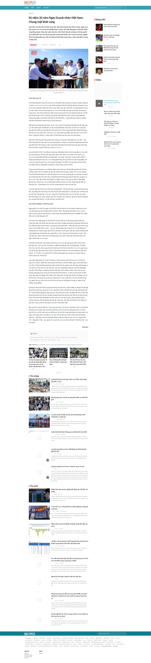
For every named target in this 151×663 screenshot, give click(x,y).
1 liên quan (61, 528)
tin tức (60, 646)
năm (53, 337)
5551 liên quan (62, 545)
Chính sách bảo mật (28, 656)
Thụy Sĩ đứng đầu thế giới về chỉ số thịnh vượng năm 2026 (58, 362)
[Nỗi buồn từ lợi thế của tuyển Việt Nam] (99, 71)
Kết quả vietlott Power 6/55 (65, 644)
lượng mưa (35, 638)
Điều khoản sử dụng (28, 654)
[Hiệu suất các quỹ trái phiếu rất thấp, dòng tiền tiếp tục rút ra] (39, 530)
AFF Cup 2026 (48, 642)
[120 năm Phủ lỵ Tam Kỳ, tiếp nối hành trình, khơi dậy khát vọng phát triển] (79, 353)
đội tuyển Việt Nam (29, 644)
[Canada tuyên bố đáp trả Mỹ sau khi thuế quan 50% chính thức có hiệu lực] (39, 421)
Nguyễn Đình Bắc (97, 640)
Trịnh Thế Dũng (72, 337)
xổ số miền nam (29, 640)
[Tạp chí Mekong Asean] (52, 494)
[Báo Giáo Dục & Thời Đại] (71, 366)
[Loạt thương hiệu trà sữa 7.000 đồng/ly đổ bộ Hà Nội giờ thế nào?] (39, 455)
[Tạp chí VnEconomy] (52, 528)
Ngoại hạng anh (99, 638)
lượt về (112, 638)
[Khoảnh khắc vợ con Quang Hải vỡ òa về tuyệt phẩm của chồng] (99, 144)
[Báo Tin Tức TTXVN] (50, 366)
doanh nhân (43, 340)
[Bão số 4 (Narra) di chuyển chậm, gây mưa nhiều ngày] (99, 114)
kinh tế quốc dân (52, 340)
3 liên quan (60, 494)
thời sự (74, 644)
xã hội (34, 179)
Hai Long (49, 638)
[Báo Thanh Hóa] (33, 45)
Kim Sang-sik (37, 640)
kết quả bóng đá (78, 640)
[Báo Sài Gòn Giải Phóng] (105, 115)
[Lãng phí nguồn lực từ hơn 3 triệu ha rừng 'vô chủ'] (39, 473)
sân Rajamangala (56, 638)
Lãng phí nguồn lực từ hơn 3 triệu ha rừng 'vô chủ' (68, 466)
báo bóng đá (108, 644)
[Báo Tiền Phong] (53, 384)
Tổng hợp (41, 653)
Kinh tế (31, 13)
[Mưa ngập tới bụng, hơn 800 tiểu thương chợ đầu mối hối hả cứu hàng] (99, 48)
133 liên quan (63, 434)
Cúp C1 (72, 642)
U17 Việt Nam (86, 644)
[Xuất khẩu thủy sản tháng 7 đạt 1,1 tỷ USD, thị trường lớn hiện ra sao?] (39, 385)
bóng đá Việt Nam (57, 642)
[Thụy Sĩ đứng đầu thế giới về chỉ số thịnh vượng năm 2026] (58, 353)
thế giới (58, 147)
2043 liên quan (61, 384)
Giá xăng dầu (54, 644)
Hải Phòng (49, 640)
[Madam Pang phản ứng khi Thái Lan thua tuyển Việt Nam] (99, 59)
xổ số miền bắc (62, 640)
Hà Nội (74, 228)
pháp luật (48, 194)
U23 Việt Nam (118, 642)
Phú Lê (114, 644)
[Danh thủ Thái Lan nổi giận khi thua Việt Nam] (99, 37)
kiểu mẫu (58, 337)
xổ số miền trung (66, 642)
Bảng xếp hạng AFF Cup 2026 (31, 642)
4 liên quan (59, 453)
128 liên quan (111, 127)
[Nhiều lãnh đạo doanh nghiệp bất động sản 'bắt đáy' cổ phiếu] (39, 495)
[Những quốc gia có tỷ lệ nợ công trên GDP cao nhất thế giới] (39, 403)
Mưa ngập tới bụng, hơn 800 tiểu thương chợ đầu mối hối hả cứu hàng (111, 48)
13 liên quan (61, 563)
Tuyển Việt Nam (120, 644)
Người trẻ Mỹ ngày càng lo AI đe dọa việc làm (66, 576)
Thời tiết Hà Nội (84, 646)
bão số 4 (41, 642)
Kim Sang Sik (33, 646)
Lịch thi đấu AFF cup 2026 (67, 638)
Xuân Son (111, 640)
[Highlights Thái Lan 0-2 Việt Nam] (99, 134)
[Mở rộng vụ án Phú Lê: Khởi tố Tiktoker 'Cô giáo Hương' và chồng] (99, 124)
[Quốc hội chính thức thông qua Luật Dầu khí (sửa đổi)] (39, 438)
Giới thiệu (26, 653)
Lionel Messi (38, 644)
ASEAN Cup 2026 (86, 642)
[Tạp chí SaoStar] (105, 63)
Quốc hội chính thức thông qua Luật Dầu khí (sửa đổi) (69, 432)
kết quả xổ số (42, 638)
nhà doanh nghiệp (34, 340)
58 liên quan (110, 106)
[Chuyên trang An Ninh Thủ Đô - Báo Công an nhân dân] (30, 369)
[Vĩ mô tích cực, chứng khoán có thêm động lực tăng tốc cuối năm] (39, 513)
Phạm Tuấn (89, 640)
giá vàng (92, 638)
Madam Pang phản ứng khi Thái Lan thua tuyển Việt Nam (112, 59)
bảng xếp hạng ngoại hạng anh (98, 642)
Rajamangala (28, 638)
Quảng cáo (26, 657)
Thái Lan (118, 638)
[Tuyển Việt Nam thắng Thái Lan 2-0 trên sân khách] (99, 27)
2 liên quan (62, 402)
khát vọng (47, 337)
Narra (84, 640)
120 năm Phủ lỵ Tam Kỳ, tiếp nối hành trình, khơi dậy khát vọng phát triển (78, 362)
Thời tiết (80, 644)
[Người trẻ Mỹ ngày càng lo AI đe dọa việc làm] (39, 583)
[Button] (125, 8)
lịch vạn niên (70, 640)
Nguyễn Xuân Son (46, 644)
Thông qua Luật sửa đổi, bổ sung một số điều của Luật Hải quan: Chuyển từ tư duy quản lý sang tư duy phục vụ (69, 596)
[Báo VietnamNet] (105, 52)
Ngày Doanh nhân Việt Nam (37, 337)
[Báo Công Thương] (53, 434)
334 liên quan (53, 44)
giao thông (78, 642)
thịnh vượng (65, 337)
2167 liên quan (63, 511)
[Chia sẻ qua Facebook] (30, 327)
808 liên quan (62, 419)
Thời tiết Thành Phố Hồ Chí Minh (45, 646)
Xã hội (87, 638)
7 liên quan (110, 115)
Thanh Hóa (40, 105)
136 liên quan (61, 600)
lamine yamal (97, 646)
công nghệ (53, 315)
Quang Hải (105, 640)
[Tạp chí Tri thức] (52, 453)
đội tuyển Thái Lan (75, 646)
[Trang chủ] (29, 3)
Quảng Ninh (66, 646)
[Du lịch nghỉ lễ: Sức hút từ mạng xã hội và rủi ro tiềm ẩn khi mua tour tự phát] (39, 620)
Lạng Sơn (43, 640)
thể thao (55, 640)
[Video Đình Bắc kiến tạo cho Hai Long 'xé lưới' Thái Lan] (99, 103)
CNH (59, 340)
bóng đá (27, 646)
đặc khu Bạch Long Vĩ (79, 638)
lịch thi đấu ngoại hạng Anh (97, 644)
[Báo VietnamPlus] (53, 402)
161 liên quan (113, 136)
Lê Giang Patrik (110, 642)
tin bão (90, 646)
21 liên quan (60, 618)
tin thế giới (106, 638)
